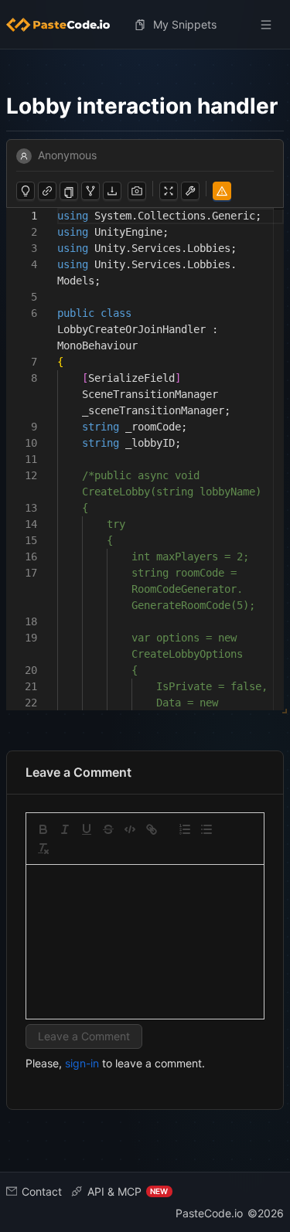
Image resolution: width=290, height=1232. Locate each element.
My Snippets (185, 24)
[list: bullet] (206, 829)
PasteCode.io (209, 1213)
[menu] (145, 24)
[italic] (65, 829)
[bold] (43, 829)
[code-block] (130, 829)
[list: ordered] (185, 829)
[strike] (108, 829)
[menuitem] (64, 24)
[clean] (43, 848)
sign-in (82, 1063)
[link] (151, 829)
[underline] (86, 829)
